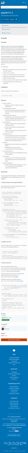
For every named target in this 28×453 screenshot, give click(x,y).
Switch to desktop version (14, 435)
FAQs (14, 364)
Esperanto (17, 444)
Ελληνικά (10, 443)
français (13, 442)
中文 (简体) (19, 443)
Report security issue (14, 403)
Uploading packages (13, 359)
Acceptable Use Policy (13, 408)
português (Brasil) (23, 442)
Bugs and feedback (14, 386)
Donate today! (14, 421)
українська (6, 443)
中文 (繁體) (24, 443)
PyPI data (3, 315)
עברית (13, 444)
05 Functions (20, 281)
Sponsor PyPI (14, 392)
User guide (13, 361)
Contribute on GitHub (13, 388)
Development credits (13, 393)
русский (9, 444)
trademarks (8, 425)
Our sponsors (14, 379)
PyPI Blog (13, 372)
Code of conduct (13, 404)
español (9, 442)
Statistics (14, 375)
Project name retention (13, 363)
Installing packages (13, 357)
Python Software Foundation (19, 425)
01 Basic (16, 277)
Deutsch (14, 443)
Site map (14, 428)
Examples (3, 179)
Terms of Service (13, 401)
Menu (23, 2)
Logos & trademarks (14, 377)
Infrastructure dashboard (13, 374)
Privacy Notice (13, 406)
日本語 (17, 442)
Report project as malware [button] (14, 340)
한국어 (21, 444)
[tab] (14, 25)
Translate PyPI (13, 390)
